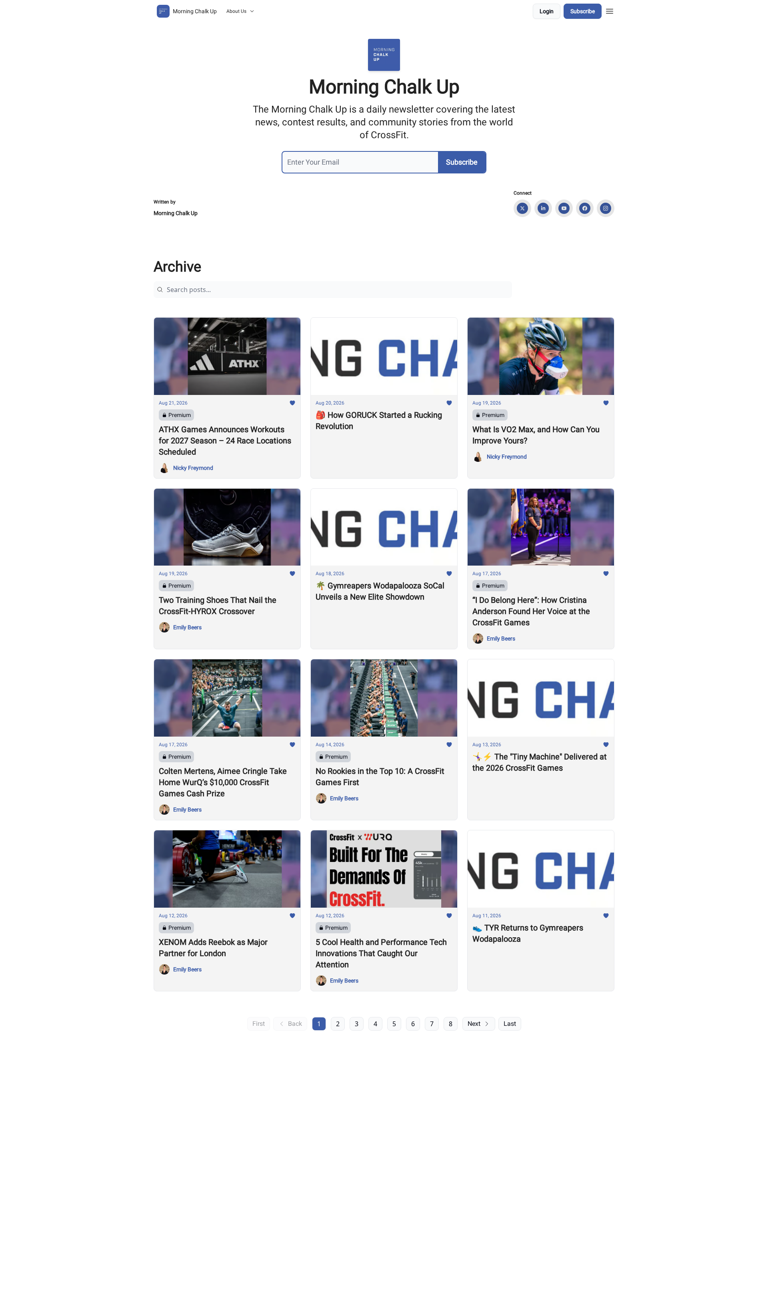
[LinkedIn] (543, 208)
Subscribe (582, 11)
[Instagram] (605, 208)
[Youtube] (564, 208)
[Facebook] (585, 208)
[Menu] (609, 10)
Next (474, 1023)
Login (547, 11)
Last (510, 1023)
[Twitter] (522, 208)
